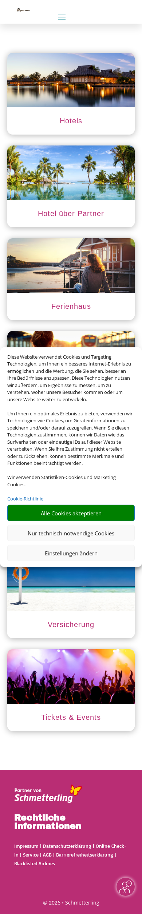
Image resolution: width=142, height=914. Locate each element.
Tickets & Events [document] (71, 717)
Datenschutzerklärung (67, 846)
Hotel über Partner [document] (71, 213)
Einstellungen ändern (71, 552)
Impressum (26, 846)
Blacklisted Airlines (34, 863)
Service (31, 854)
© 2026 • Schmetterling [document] (71, 902)
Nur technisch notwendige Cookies (71, 532)
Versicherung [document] (71, 624)
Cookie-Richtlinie (25, 498)
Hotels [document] (71, 121)
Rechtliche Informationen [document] (48, 822)
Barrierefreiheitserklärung (84, 854)
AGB (47, 854)
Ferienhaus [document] (71, 306)
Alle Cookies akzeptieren (71, 512)
